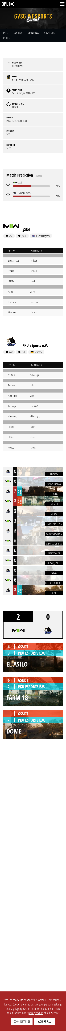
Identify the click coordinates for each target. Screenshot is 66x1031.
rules (6, 38)
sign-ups (49, 32)
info (5, 32)
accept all (44, 1021)
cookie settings (22, 1021)
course (18, 32)
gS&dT (27, 229)
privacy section (35, 1013)
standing (33, 32)
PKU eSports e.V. (35, 345)
